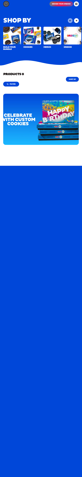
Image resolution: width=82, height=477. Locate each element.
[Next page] (76, 20)
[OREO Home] (6, 4)
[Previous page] (70, 20)
